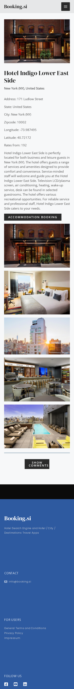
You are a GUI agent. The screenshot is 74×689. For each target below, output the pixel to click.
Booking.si (15, 6)
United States (35, 88)
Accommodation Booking (32, 217)
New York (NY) (14, 88)
